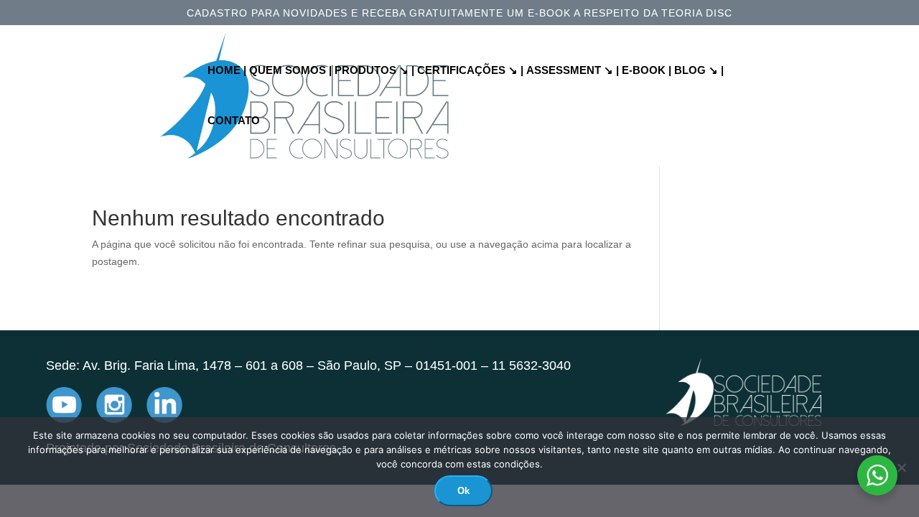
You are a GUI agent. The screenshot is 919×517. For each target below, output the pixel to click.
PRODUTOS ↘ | (374, 70)
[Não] (901, 467)
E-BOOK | (646, 70)
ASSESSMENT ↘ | (572, 70)
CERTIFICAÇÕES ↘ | (470, 70)
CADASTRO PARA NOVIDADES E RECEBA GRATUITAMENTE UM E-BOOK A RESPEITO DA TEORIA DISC (459, 13)
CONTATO (233, 121)
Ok (463, 490)
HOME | (226, 70)
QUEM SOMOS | (290, 70)
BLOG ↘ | (699, 70)
